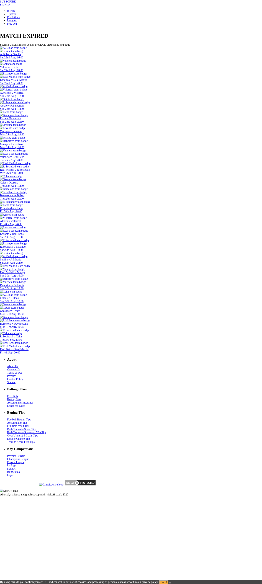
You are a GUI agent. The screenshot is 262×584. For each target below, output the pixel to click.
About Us (12, 366)
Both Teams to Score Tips (21, 429)
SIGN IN (5, 4)
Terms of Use (14, 372)
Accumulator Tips (17, 422)
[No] (169, 582)
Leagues (12, 20)
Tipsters (11, 13)
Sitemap (11, 382)
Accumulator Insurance (20, 402)
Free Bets (12, 396)
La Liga (11, 465)
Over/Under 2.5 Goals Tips (22, 435)
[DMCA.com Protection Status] (79, 485)
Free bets (12, 23)
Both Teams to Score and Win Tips (26, 432)
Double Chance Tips (18, 438)
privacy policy (150, 581)
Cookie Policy (15, 379)
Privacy (11, 375)
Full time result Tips (18, 425)
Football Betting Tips (19, 419)
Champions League (18, 459)
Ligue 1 (11, 475)
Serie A (11, 468)
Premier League (16, 455)
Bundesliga (13, 471)
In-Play (11, 10)
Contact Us (13, 369)
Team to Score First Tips (21, 441)
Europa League (15, 462)
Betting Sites (14, 399)
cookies (82, 581)
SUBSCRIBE (8, 1)
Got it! (164, 582)
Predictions (13, 17)
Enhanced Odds (16, 405)
